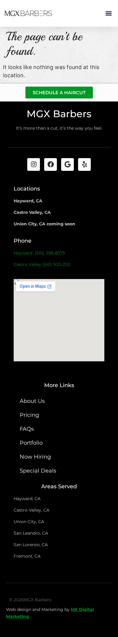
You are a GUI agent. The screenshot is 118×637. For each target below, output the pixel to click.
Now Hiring (35, 456)
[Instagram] (33, 164)
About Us (32, 401)
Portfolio (31, 443)
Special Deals (38, 470)
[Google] (67, 164)
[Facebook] (50, 164)
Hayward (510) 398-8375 (39, 253)
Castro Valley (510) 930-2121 (42, 264)
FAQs (27, 429)
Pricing (29, 415)
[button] (108, 13)
